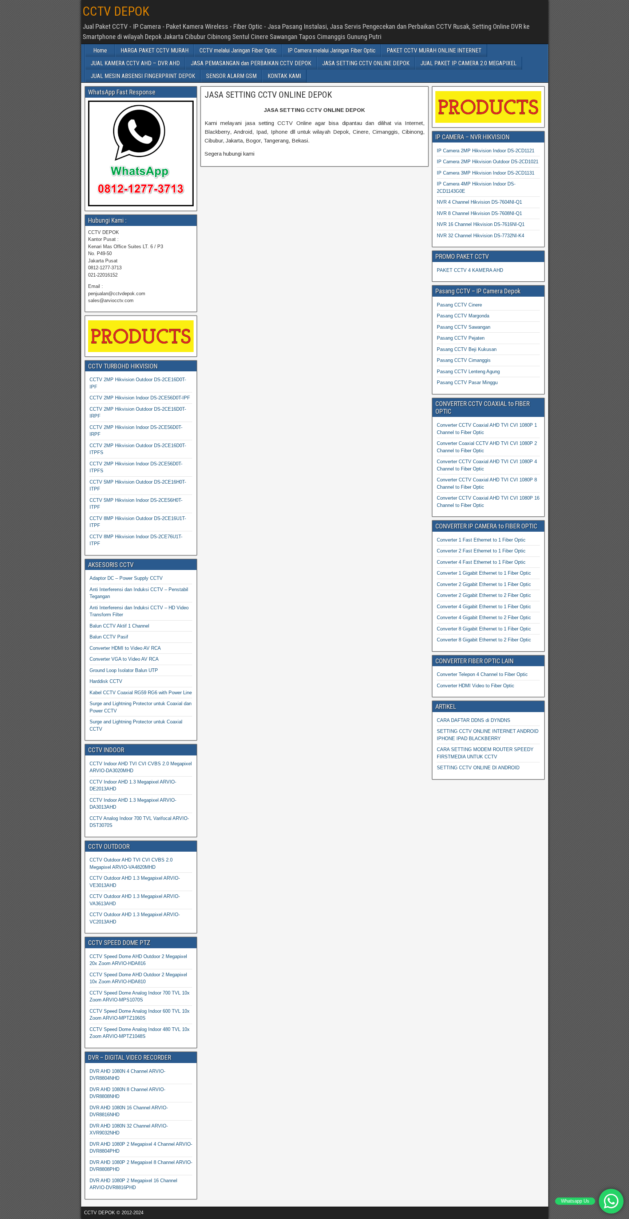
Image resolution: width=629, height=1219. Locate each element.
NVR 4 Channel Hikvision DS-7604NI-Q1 (479, 202)
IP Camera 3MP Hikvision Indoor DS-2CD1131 (485, 173)
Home (100, 50)
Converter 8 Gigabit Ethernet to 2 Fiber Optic (484, 639)
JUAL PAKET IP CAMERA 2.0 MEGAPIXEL (468, 63)
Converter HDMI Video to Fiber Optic (475, 685)
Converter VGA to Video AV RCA (124, 659)
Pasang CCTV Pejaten (460, 338)
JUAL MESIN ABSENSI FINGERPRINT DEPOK (143, 76)
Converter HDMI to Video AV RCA (125, 648)
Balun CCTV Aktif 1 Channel (119, 626)
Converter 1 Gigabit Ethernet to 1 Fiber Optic (484, 573)
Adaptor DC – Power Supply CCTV (126, 578)
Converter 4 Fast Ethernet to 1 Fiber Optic (481, 562)
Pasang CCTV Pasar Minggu (467, 382)
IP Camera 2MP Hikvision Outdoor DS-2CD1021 (487, 161)
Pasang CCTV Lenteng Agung (468, 371)
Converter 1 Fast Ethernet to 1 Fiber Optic (481, 540)
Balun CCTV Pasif (109, 637)
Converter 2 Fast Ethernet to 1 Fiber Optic (481, 551)
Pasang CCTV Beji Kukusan (467, 349)
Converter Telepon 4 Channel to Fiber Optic (482, 674)
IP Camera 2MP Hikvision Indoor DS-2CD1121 (485, 150)
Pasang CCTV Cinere (459, 305)
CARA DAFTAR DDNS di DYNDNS (473, 720)
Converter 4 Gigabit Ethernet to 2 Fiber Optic (484, 617)
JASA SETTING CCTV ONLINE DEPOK (366, 63)
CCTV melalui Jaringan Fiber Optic (238, 50)
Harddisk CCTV (106, 681)
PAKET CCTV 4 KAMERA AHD (470, 270)
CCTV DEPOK (116, 11)
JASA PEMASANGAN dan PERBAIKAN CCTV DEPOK (251, 63)
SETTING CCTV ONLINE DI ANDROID (478, 767)
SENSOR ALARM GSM (231, 76)
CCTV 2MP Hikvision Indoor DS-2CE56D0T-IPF (140, 398)
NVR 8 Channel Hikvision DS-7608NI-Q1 (479, 213)
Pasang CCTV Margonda (463, 316)
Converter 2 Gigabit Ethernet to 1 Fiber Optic (484, 584)
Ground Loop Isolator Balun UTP (124, 670)
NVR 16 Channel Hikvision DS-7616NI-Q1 (481, 224)
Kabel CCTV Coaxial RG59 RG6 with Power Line (141, 692)
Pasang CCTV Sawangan (463, 327)
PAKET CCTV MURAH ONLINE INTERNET (434, 50)
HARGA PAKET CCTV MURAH (154, 50)
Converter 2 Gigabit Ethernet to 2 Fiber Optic (484, 595)
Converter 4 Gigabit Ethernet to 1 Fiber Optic (484, 606)
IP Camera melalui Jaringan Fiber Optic (332, 50)
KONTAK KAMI (284, 76)
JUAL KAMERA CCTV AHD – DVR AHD (135, 63)
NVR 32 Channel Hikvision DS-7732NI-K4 (480, 235)
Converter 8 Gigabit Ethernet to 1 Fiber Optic (484, 629)
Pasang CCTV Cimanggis (464, 360)
